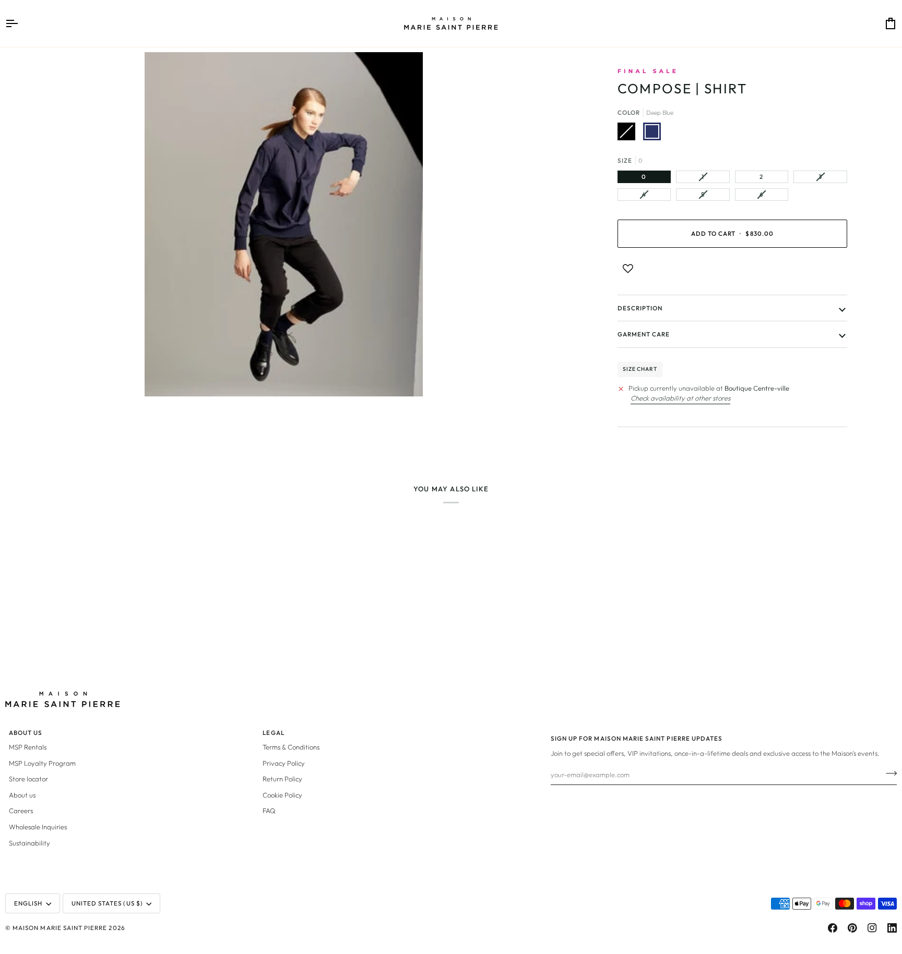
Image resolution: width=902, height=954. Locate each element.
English (28, 903)
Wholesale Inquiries (38, 827)
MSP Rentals (27, 747)
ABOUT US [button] (25, 732)
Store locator (28, 779)
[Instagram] (872, 928)
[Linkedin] (892, 928)
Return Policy (282, 779)
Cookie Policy (282, 795)
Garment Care (644, 334)
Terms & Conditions (291, 747)
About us (22, 795)
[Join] (888, 773)
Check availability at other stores (680, 398)
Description (640, 308)
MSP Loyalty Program (42, 763)
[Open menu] (21, 23)
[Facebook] (832, 928)
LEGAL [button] (273, 732)
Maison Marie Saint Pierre (60, 928)
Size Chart (640, 369)
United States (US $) (107, 903)
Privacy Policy (284, 763)
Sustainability (29, 843)
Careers (21, 810)
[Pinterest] (852, 928)
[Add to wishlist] (628, 268)
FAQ (269, 810)
